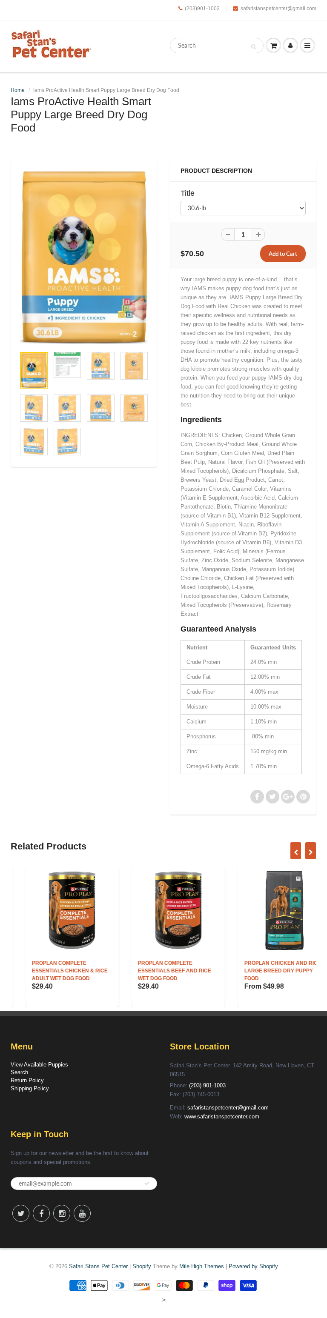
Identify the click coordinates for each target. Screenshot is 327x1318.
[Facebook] (41, 1213)
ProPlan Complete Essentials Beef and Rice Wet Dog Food (159, 970)
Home (18, 90)
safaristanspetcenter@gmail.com (278, 8)
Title (188, 193)
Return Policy (27, 1080)
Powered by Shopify (253, 1266)
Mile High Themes (201, 1266)
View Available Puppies (39, 1064)
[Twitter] (20, 1213)
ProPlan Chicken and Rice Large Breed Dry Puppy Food (267, 970)
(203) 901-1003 (207, 1085)
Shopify (141, 1266)
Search (19, 1072)
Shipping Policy (30, 1088)
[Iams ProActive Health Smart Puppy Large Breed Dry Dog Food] (84, 258)
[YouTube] (82, 1213)
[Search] (253, 46)
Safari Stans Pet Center (98, 1266)
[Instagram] (61, 1213)
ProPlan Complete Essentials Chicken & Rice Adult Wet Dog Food (55, 970)
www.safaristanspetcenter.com (221, 1116)
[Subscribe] (146, 1183)
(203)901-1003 (202, 8)
